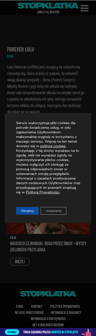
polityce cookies (53, 146)
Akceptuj (27, 211)
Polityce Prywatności (42, 192)
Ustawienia (53, 211)
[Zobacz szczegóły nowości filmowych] (48, 332)
